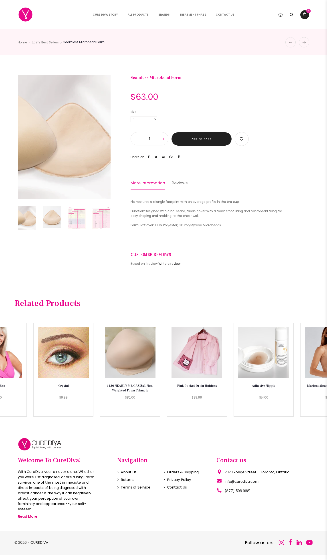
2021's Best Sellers (45, 42)
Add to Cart (201, 139)
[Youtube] (309, 542)
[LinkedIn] (299, 542)
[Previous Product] (290, 42)
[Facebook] (290, 542)
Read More (27, 516)
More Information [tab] (148, 183)
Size (134, 112)
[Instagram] (281, 542)
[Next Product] (304, 42)
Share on (137, 157)
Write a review (169, 263)
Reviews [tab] (180, 183)
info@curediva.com (241, 481)
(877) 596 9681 (237, 490)
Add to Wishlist (242, 139)
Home (22, 42)
